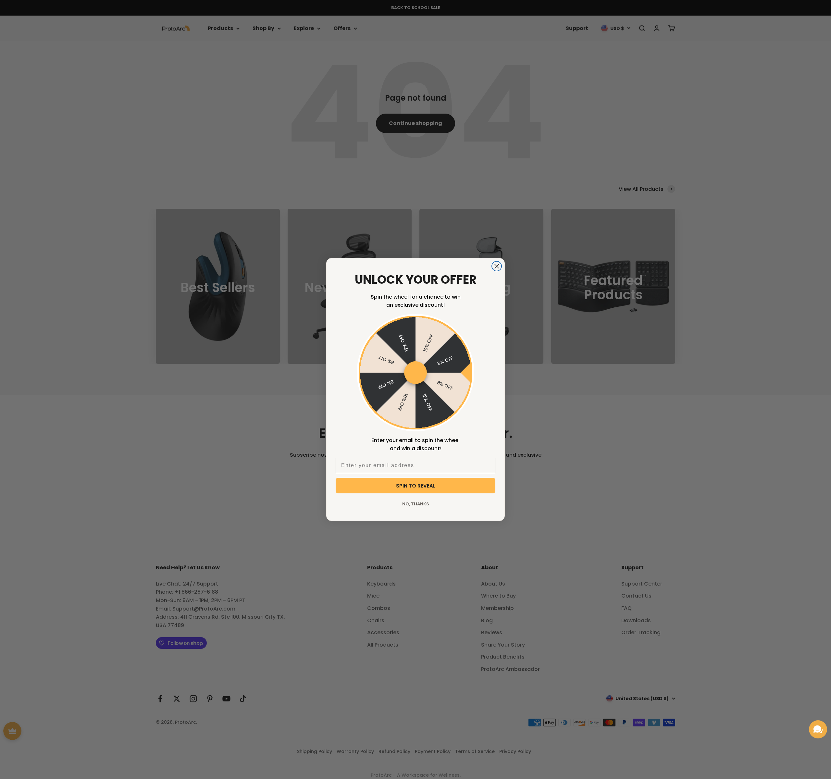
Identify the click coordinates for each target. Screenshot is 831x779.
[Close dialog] (497, 266)
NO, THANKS (415, 504)
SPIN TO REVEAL (415, 485)
